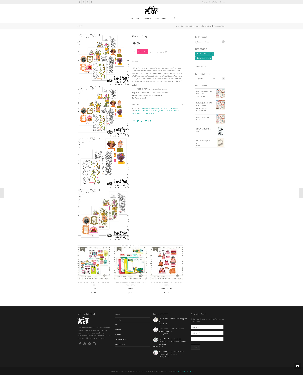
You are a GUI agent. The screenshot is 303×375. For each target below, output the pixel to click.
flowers (176, 111)
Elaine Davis (82, 282)
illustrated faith (148, 113)
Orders (222, 2)
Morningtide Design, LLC (182, 371)
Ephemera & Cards (207, 26)
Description (136, 61)
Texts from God (94, 288)
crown (151, 111)
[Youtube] (84, 2)
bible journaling (142, 111)
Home (177, 26)
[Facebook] (80, 2)
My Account (206, 2)
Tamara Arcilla (174, 108)
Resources (147, 18)
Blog (131, 18)
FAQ (116, 325)
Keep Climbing (166, 288)
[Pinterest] (88, 2)
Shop (138, 18)
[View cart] (170, 18)
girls (134, 113)
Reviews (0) (136, 104)
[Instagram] (92, 2)
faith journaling (160, 111)
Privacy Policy (120, 344)
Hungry (130, 288)
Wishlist (214, 2)
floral (169, 111)
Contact (118, 330)
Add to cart (142, 51)
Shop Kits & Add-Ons (204, 58)
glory (139, 113)
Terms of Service (121, 339)
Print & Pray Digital (192, 26)
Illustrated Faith (134, 282)
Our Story (118, 320)
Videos (156, 18)
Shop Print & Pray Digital (205, 54)
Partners (118, 334)
